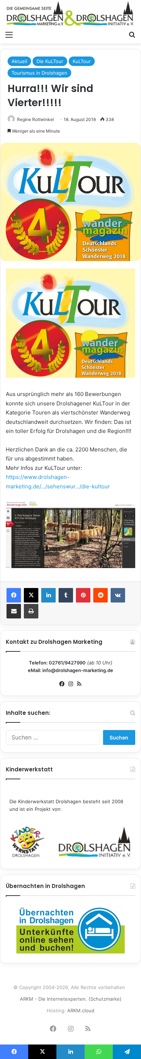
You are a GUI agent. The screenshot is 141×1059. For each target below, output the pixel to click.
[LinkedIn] (48, 595)
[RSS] (79, 684)
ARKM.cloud (80, 1010)
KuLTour (82, 61)
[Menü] (9, 34)
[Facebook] (14, 595)
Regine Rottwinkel (35, 119)
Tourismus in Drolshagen (39, 73)
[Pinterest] (83, 595)
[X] (31, 595)
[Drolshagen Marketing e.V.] (70, 13)
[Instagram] (70, 684)
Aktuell (19, 61)
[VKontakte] (118, 595)
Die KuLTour (50, 61)
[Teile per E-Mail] (14, 611)
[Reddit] (100, 595)
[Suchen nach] (132, 34)
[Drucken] (31, 611)
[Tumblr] (66, 595)
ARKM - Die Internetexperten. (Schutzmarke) (70, 999)
